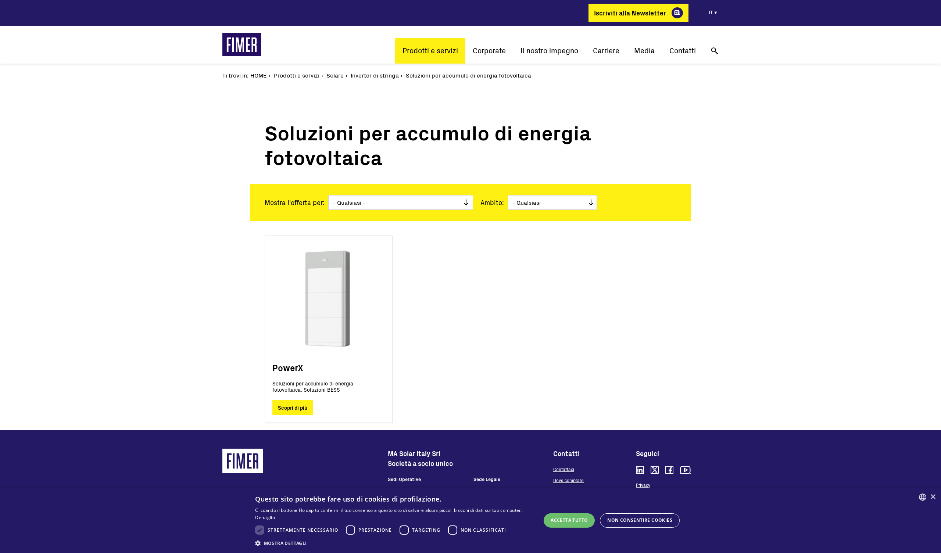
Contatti (682, 50)
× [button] (932, 497)
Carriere (606, 50)
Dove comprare (568, 480)
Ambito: (492, 202)
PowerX (287, 368)
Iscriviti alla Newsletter (630, 12)
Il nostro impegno (549, 50)
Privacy (643, 485)
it (711, 12)
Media (644, 50)
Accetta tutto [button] (569, 520)
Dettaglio (265, 517)
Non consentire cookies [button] (639, 520)
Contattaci (563, 469)
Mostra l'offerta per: (295, 202)
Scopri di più (292, 407)
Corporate (489, 50)
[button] (394, 543)
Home (258, 75)
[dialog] (470, 520)
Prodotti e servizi (430, 50)
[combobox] (922, 497)
